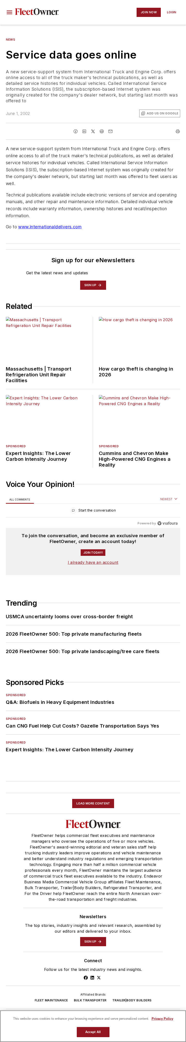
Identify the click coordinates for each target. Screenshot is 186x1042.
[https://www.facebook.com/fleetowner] (85, 977)
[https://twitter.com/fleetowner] (98, 977)
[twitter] (93, 131)
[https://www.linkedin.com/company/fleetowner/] (92, 977)
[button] (9, 12)
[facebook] (75, 131)
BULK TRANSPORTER (90, 1000)
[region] (93, 511)
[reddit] (101, 131)
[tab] (20, 499)
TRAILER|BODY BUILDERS (131, 1000)
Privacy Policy (162, 1018)
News (10, 39)
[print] (177, 131)
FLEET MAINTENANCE (51, 1000)
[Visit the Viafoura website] (167, 523)
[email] (110, 131)
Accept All (93, 1032)
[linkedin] (84, 131)
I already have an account (93, 562)
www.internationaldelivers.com (50, 226)
